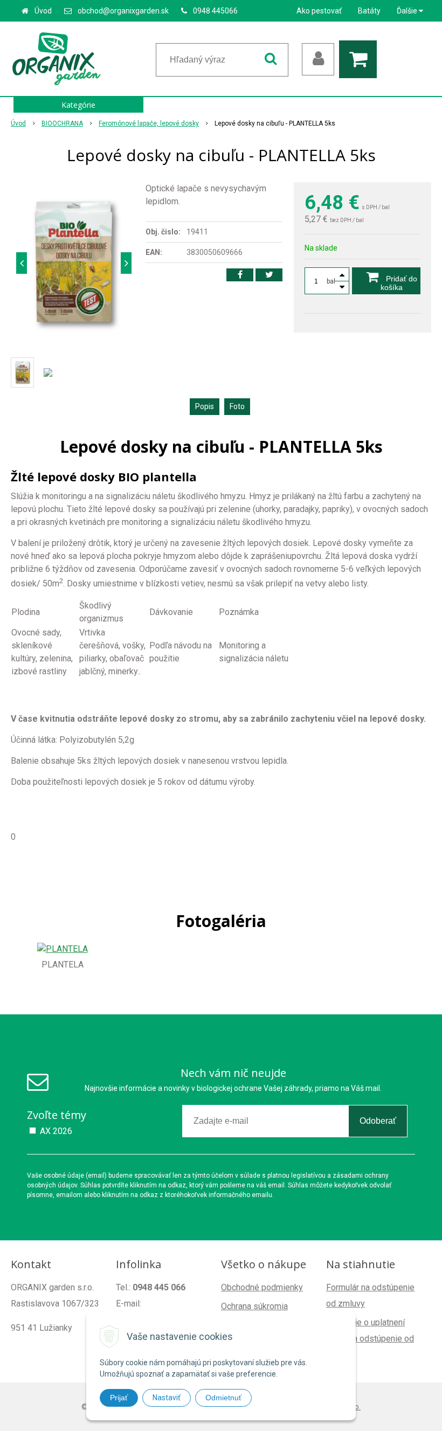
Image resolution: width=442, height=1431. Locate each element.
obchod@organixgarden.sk (123, 10)
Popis (204, 406)
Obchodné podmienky (262, 1287)
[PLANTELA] (62, 949)
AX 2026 (56, 1131)
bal (331, 281)
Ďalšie (408, 10)
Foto (237, 406)
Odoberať (378, 1120)
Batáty (369, 10)
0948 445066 (215, 10)
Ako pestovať (319, 10)
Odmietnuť (223, 1397)
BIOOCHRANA (62, 123)
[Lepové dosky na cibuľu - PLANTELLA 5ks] (74, 263)
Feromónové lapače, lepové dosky (149, 123)
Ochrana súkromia (254, 1306)
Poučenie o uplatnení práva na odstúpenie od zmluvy (370, 1338)
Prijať (119, 1397)
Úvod (43, 10)
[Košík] (360, 59)
